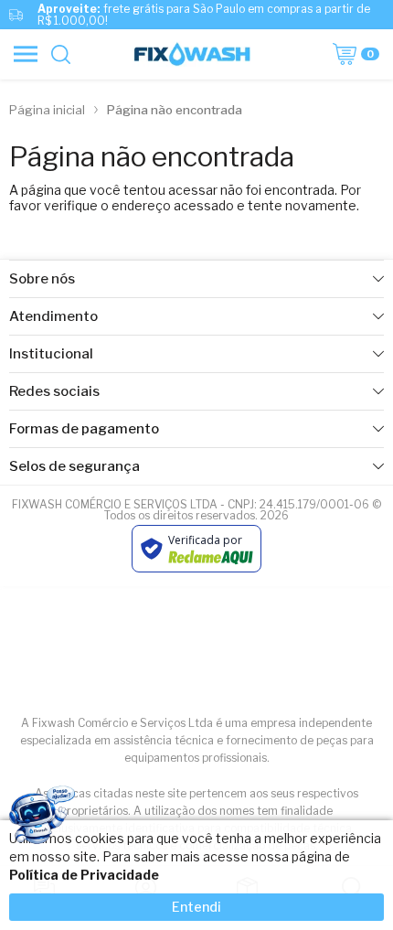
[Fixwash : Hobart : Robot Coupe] (191, 54)
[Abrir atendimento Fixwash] (41, 818)
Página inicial (47, 109)
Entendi (196, 906)
